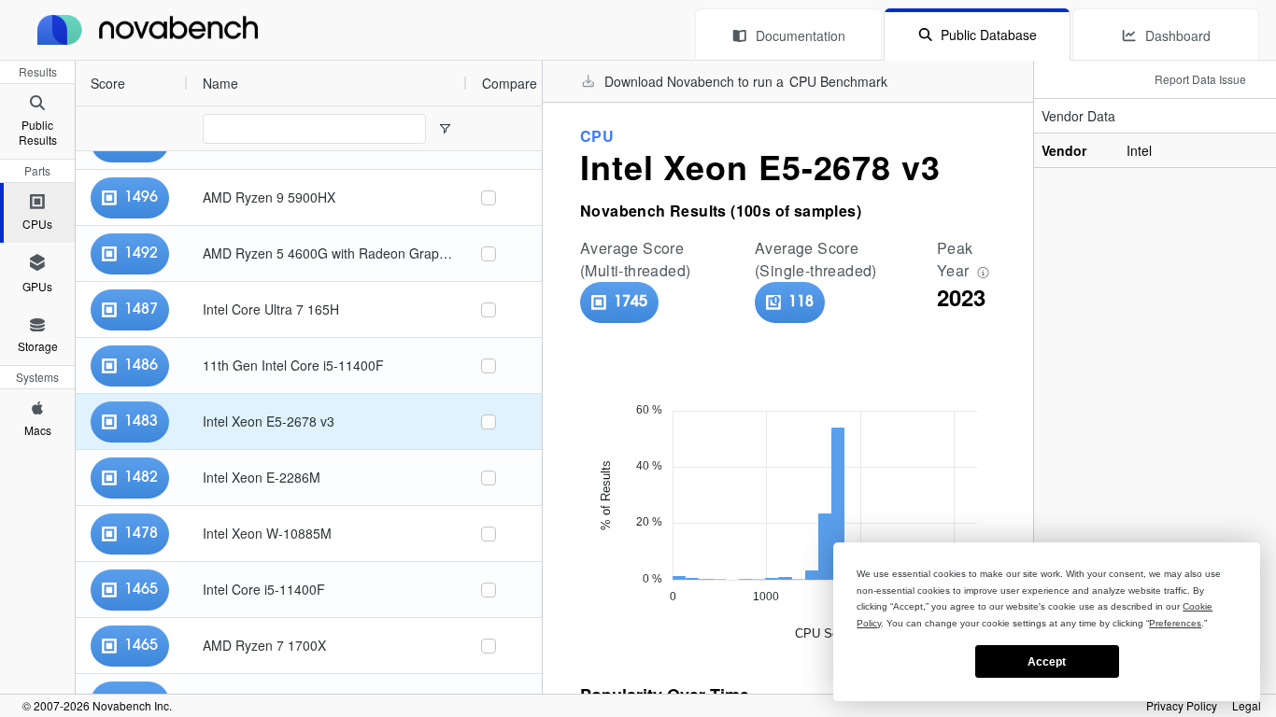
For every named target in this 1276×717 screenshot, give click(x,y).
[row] (271, 83)
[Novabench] (147, 30)
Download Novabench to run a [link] (745, 81)
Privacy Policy (1181, 705)
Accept (1047, 661)
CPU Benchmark (838, 81)
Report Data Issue (1200, 79)
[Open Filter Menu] (444, 128)
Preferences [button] (1175, 623)
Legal (1246, 705)
